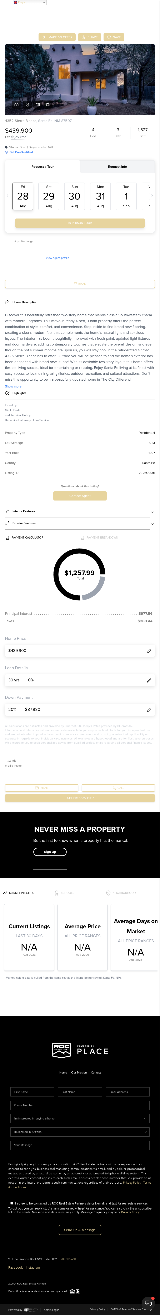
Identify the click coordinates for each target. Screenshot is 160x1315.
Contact (96, 1072)
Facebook (15, 1267)
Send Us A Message (80, 1230)
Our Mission (79, 1072)
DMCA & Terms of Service (126, 1309)
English (22, 2)
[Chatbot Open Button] (148, 1303)
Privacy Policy (132, 1182)
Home (63, 1072)
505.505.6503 (68, 1259)
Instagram (33, 1267)
